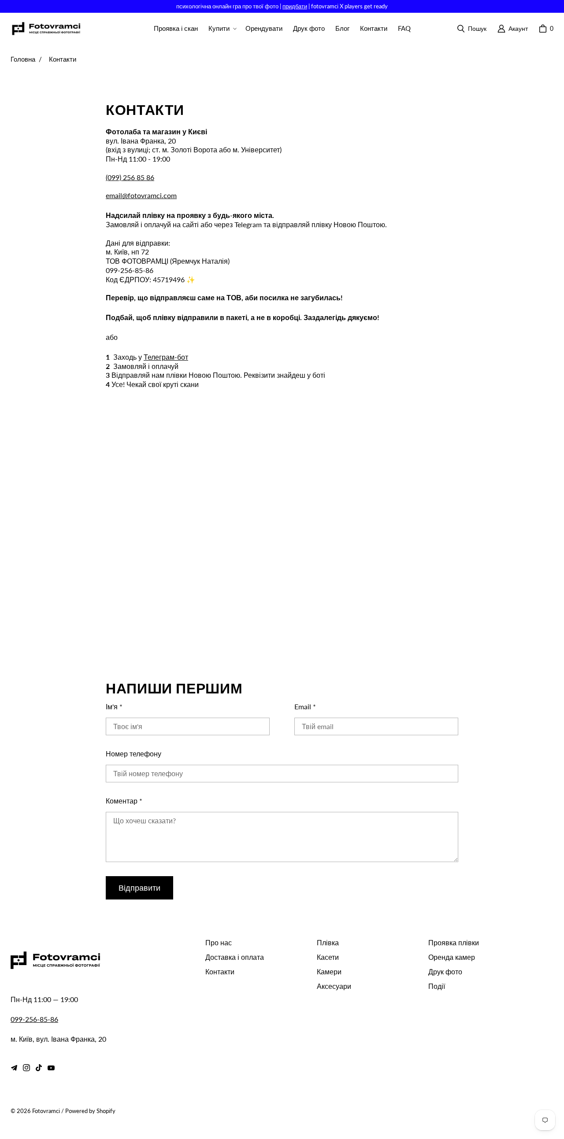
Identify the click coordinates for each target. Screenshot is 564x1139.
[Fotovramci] (46, 29)
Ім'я (114, 706)
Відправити (139, 887)
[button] (221, 28)
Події (436, 986)
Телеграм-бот (166, 357)
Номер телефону (133, 753)
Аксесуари (334, 986)
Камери (329, 971)
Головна (23, 59)
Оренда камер (451, 957)
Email (305, 706)
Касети (328, 957)
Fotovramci (46, 1110)
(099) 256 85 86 (130, 177)
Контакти (219, 971)
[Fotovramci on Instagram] (26, 1068)
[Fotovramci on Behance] (14, 1068)
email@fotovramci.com (141, 195)
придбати (294, 6)
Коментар (124, 800)
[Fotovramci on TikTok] (39, 1068)
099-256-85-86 (34, 1019)
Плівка (328, 942)
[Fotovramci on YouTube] (51, 1068)
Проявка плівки (453, 942)
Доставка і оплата (234, 957)
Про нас (218, 942)
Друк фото (445, 971)
